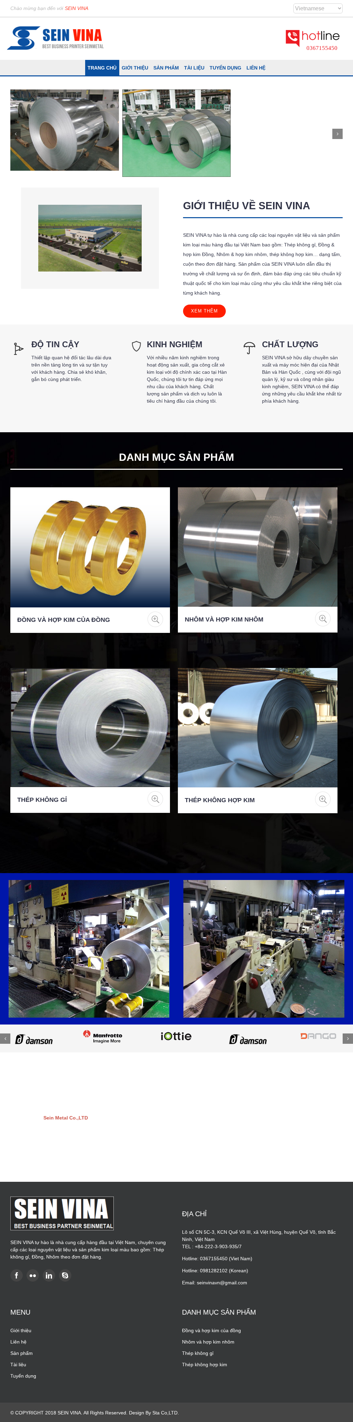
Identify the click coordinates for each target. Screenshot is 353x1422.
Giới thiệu (20, 1330)
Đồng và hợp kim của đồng (63, 619)
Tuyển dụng (23, 1376)
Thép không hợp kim (220, 800)
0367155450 (321, 48)
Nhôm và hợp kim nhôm (224, 619)
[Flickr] (33, 1275)
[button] (15, 134)
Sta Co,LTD (165, 1412)
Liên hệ (18, 1342)
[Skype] (65, 1275)
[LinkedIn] (49, 1275)
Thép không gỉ (42, 799)
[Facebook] (16, 1275)
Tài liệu (18, 1364)
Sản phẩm (21, 1353)
